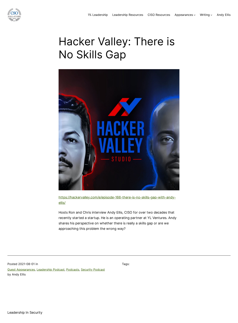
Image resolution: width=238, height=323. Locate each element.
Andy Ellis (224, 15)
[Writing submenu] (211, 15)
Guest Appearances (21, 269)
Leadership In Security (24, 312)
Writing (205, 15)
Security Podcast (93, 269)
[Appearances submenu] (195, 15)
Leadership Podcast (51, 269)
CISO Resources (159, 15)
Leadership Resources (127, 15)
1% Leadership (98, 15)
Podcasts (72, 269)
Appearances (184, 15)
